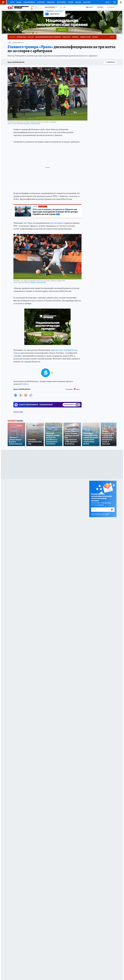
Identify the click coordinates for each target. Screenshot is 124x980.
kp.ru (78, 389)
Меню (3, 2)
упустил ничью (56, 223)
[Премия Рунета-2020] (35, 7)
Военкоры (75, 37)
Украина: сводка (85, 37)
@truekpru (24, 384)
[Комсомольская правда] (18, 7)
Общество (51, 2)
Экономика (61, 2)
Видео (19, 2)
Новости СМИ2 (18, 412)
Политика (41, 2)
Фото (12, 2)
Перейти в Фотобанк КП (32, 124)
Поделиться (111, 62)
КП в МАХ (94, 37)
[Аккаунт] (121, 2)
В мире (70, 2)
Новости (30, 37)
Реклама (100, 7)
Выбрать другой (54, 14)
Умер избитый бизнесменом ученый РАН (48, 37)
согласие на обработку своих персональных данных (100, 514)
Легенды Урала (21, 37)
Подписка (111, 7)
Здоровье (86, 2)
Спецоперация (29, 2)
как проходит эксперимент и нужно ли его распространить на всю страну (55, 211)
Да (47, 14)
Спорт (9, 42)
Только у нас (66, 37)
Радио (91, 7)
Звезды (78, 2)
